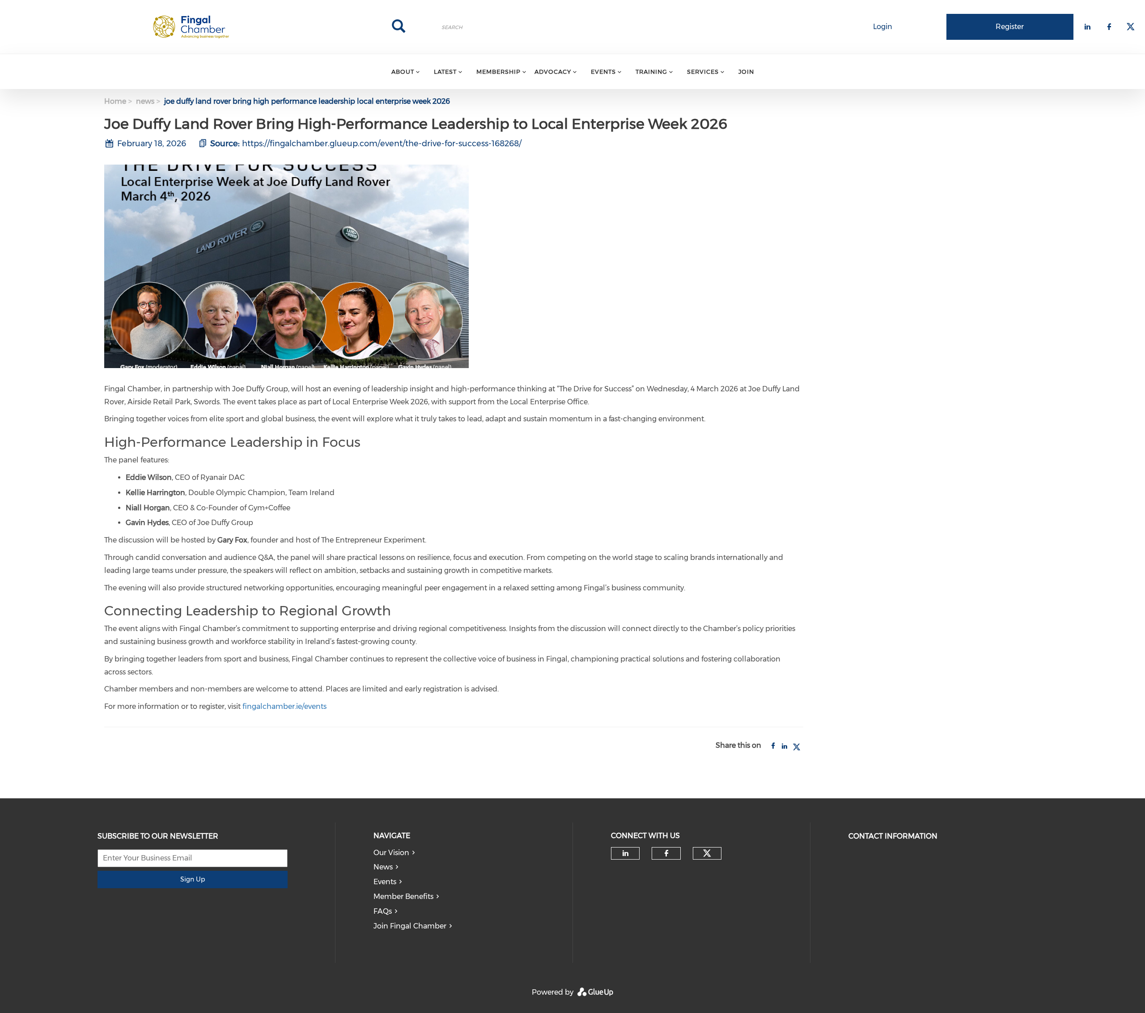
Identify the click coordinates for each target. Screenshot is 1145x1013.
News (383, 867)
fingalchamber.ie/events (284, 706)
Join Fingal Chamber (409, 926)
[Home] (191, 27)
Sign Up (192, 879)
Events (384, 881)
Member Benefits (403, 896)
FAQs (382, 911)
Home (115, 101)
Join (746, 71)
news (145, 101)
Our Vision (391, 852)
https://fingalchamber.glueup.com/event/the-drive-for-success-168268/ (382, 143)
